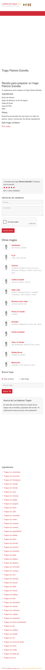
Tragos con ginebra (11, 563)
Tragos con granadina (12, 602)
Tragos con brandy (11, 488)
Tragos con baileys (11, 594)
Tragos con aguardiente (12, 531)
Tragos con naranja (11, 527)
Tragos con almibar (11, 630)
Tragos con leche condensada (15, 622)
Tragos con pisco (10, 539)
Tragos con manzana (11, 476)
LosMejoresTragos (11, 4)
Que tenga (25, 379)
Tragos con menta (10, 590)
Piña (3, 126)
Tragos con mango (11, 484)
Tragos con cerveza (11, 578)
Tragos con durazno (11, 547)
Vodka (8, 126)
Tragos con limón (10, 646)
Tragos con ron (9, 638)
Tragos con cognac (11, 614)
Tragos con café (10, 511)
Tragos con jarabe (10, 500)
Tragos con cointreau (11, 610)
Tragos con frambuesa (12, 480)
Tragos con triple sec (11, 654)
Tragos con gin (9, 626)
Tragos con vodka (10, 650)
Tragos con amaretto (11, 551)
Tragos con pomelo (11, 543)
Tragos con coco (10, 492)
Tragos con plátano (11, 559)
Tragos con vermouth (12, 567)
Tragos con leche (10, 507)
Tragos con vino (10, 574)
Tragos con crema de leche (14, 642)
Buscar (6, 391)
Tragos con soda (10, 555)
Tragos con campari (11, 523)
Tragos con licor (10, 598)
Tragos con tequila (10, 634)
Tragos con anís (10, 657)
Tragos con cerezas (11, 496)
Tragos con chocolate (12, 515)
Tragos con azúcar (11, 582)
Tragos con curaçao (11, 571)
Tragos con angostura (12, 618)
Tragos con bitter (10, 586)
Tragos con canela (10, 606)
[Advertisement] (22, 40)
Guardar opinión (8, 230)
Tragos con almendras (12, 472)
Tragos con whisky (10, 535)
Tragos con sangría (11, 503)
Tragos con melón (10, 519)
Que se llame (9, 379)
